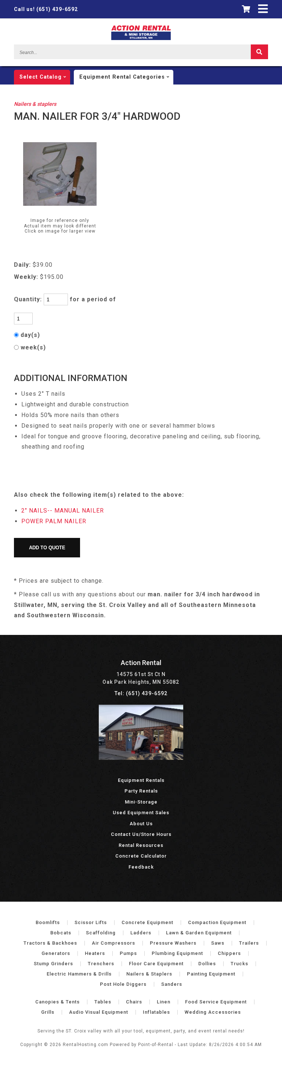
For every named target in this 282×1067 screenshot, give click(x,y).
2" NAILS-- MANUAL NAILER (62, 510)
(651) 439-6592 (46, 9)
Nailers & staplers (35, 104)
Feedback (141, 867)
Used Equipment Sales (141, 812)
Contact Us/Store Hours (141, 834)
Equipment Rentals (141, 780)
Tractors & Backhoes (50, 943)
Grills (47, 1012)
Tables (102, 1002)
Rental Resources (141, 845)
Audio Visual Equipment (98, 1012)
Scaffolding (101, 932)
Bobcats (60, 932)
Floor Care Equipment (156, 963)
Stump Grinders (53, 963)
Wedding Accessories (213, 1012)
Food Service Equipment (216, 1002)
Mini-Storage (141, 802)
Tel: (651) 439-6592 (141, 693)
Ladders (140, 932)
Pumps (128, 953)
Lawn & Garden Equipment (199, 932)
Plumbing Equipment (177, 953)
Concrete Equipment (147, 922)
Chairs (134, 1002)
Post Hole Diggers (123, 984)
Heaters (95, 953)
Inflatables (156, 1012)
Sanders (171, 984)
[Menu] (263, 9)
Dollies (207, 963)
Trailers (249, 943)
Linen (163, 1002)
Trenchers (101, 963)
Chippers (229, 953)
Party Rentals (141, 791)
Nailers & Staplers (149, 974)
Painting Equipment (211, 974)
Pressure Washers (173, 943)
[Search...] (259, 51)
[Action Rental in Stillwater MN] (141, 758)
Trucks (239, 963)
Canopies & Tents (57, 1002)
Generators (55, 953)
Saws (217, 943)
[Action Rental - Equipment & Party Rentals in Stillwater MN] (141, 38)
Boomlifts (48, 922)
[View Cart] (246, 9)
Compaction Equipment (217, 922)
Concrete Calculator (141, 856)
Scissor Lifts (91, 922)
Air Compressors (113, 943)
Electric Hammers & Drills (79, 974)
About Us (141, 823)
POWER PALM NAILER (53, 521)
